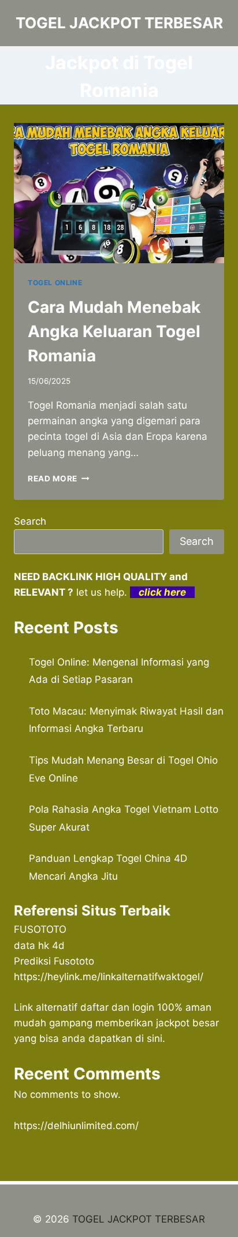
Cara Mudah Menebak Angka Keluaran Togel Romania (114, 331)
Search (30, 521)
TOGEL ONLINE (55, 282)
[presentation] (119, 193)
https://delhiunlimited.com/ (76, 1125)
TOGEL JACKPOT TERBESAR (138, 1219)
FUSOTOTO (40, 929)
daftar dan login (117, 1007)
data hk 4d (39, 945)
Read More (59, 478)
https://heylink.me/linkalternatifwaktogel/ (108, 976)
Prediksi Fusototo (54, 961)
